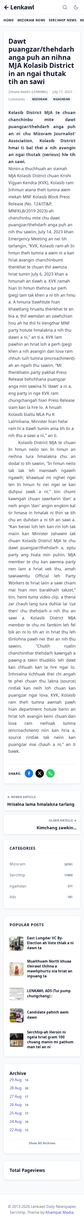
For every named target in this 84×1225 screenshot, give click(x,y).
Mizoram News (31, 20)
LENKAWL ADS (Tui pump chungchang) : (49, 993)
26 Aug (19, 1104)
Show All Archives (42, 1143)
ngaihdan (61, 99)
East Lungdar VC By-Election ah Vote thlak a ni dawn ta (50, 943)
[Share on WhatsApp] (50, 773)
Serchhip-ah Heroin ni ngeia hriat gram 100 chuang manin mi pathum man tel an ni (50, 1039)
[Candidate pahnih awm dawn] (17, 1021)
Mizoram (39, 99)
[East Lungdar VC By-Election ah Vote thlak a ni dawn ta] (17, 949)
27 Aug (19, 1096)
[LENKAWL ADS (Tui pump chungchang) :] (17, 999)
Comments (16, 99)
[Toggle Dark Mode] (76, 7)
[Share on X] (39, 773)
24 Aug (19, 1121)
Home (9, 20)
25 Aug (19, 1113)
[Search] (64, 7)
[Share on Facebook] (29, 773)
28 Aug (19, 1088)
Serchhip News (63, 20)
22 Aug (19, 1129)
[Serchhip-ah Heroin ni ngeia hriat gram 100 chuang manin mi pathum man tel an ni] (17, 1045)
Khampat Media (60, 1212)
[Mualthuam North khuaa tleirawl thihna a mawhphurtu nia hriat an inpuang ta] (17, 974)
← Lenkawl (19, 7)
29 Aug (19, 1079)
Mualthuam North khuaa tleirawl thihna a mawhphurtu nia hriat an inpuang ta (49, 969)
